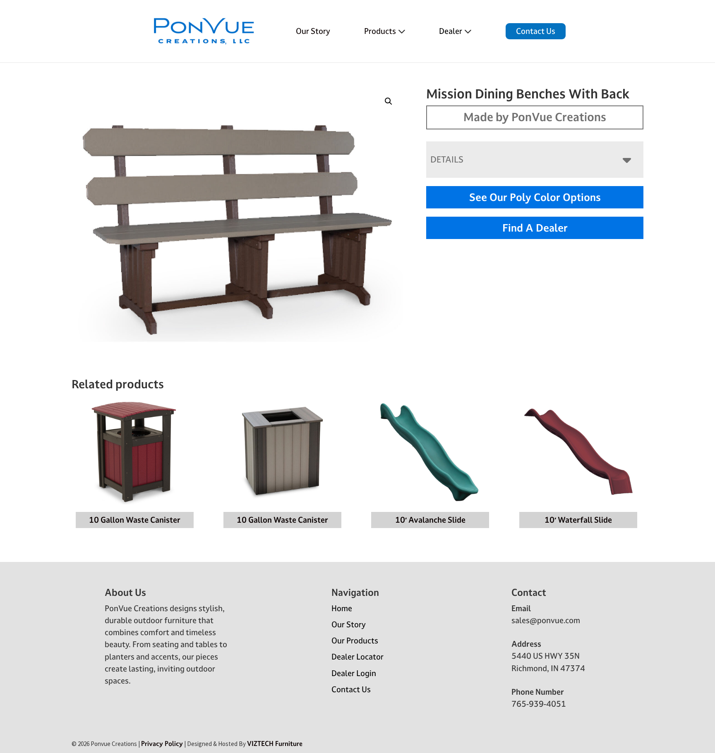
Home (341, 608)
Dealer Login (353, 673)
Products (380, 31)
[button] (388, 101)
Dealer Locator (357, 657)
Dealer (450, 31)
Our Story (313, 31)
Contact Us (535, 31)
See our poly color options (535, 197)
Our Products (354, 640)
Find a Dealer (535, 227)
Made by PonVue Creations (534, 117)
